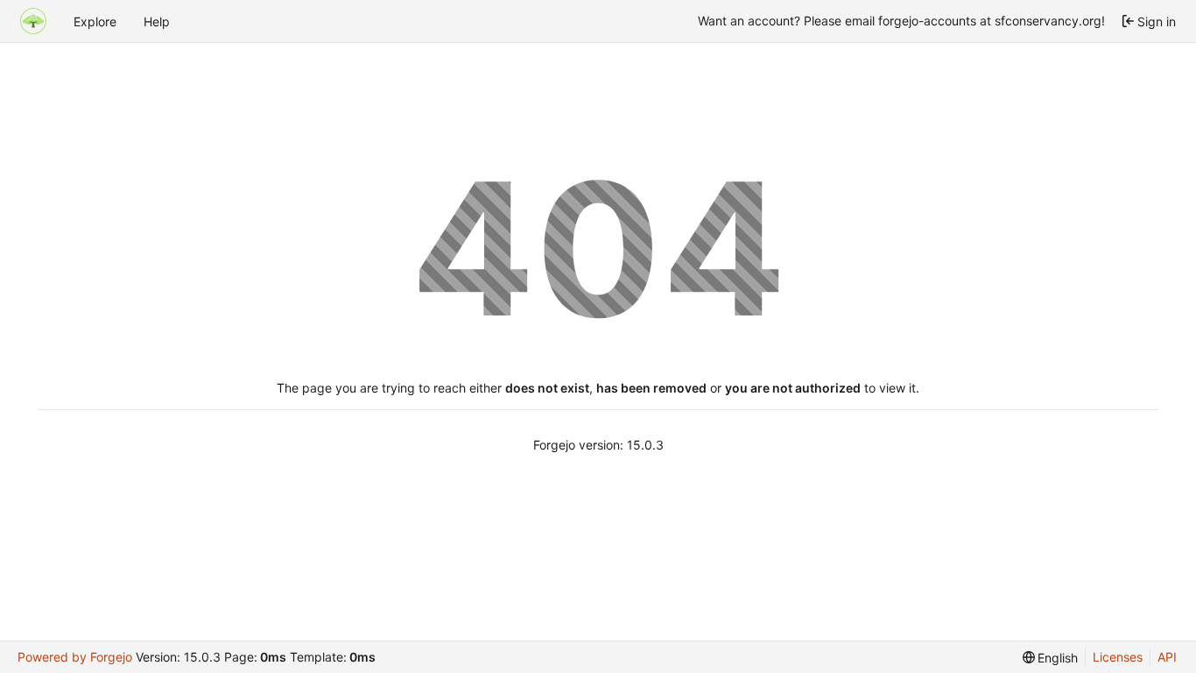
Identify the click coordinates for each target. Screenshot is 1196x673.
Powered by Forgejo (75, 656)
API (1167, 656)
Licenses (1118, 656)
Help (157, 21)
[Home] (33, 21)
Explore (95, 21)
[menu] (1051, 657)
